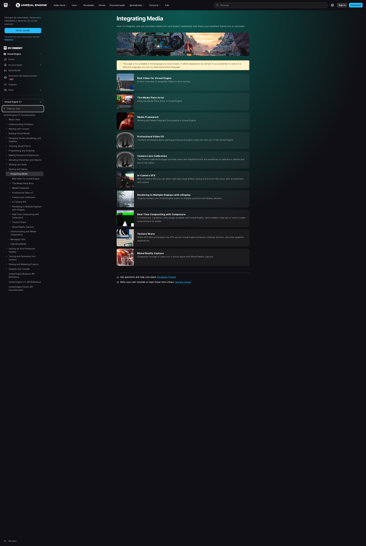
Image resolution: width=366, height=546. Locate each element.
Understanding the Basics (21, 124)
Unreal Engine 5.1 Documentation (19, 115)
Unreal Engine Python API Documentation (21, 288)
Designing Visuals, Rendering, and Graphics (25, 140)
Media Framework (20, 188)
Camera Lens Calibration (23, 197)
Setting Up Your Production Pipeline (22, 250)
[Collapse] (6, 169)
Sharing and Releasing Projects (23, 264)
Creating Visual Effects (20, 146)
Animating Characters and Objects (25, 160)
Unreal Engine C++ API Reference (25, 282)
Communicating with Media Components (23, 233)
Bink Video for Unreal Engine (25, 178)
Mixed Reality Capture (23, 227)
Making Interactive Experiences (24, 155)
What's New (14, 119)
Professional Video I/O (22, 192)
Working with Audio (18, 164)
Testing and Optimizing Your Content (22, 258)
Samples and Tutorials (19, 269)
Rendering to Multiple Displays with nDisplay (26, 208)
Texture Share (19, 222)
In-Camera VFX (19, 202)
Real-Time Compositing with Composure (25, 216)
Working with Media (18, 169)
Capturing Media (18, 244)
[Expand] (6, 119)
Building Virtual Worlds (19, 133)
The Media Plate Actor (23, 183)
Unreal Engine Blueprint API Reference (22, 275)
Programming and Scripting (21, 150)
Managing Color (17, 239)
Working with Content (19, 129)
